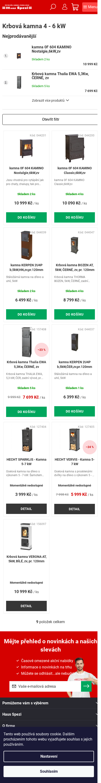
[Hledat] (53, 7)
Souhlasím (49, 771)
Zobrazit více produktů (48, 100)
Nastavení (48, 756)
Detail (26, 509)
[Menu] (90, 7)
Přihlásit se (86, 686)
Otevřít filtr (50, 119)
